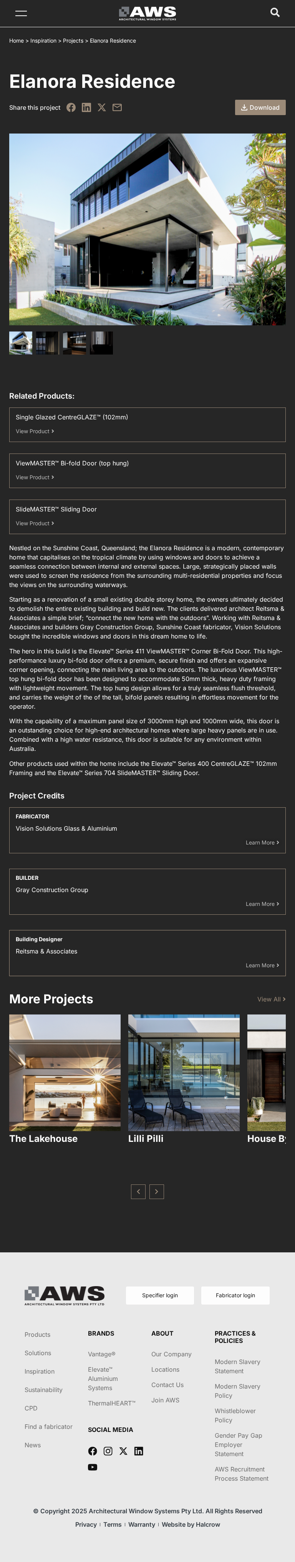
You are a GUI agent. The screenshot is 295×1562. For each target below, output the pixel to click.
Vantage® (102, 1354)
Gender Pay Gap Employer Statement (238, 1445)
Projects (73, 40)
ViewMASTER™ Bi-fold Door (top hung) (72, 463)
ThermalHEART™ (112, 1403)
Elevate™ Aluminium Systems (103, 1379)
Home (16, 40)
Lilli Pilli (146, 1138)
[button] (138, 1191)
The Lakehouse (43, 1138)
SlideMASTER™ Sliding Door (56, 509)
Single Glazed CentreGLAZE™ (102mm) (72, 417)
